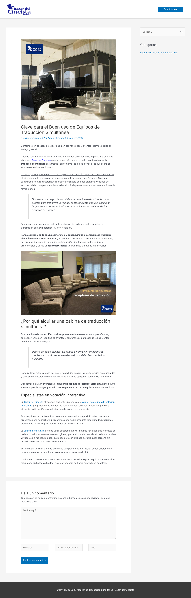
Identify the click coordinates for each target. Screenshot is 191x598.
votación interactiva (34, 430)
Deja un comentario (31, 138)
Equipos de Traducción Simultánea (158, 52)
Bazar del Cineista (33, 402)
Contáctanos (170, 9)
